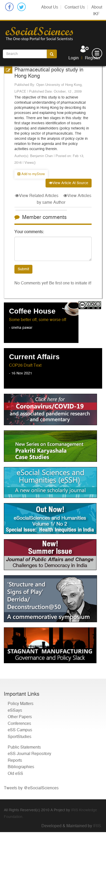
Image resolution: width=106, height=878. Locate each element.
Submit (23, 269)
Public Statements (24, 747)
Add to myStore (32, 174)
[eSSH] (53, 409)
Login (73, 58)
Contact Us (75, 7)
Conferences (19, 723)
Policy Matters (20, 704)
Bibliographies (21, 767)
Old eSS (15, 774)
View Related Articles (38, 196)
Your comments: (29, 232)
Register (92, 58)
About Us (49, 7)
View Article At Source (70, 183)
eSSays (15, 710)
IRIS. (97, 826)
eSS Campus (20, 730)
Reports (15, 760)
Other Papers (20, 717)
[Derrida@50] (53, 598)
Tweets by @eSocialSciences (31, 788)
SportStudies (19, 737)
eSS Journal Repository (29, 754)
